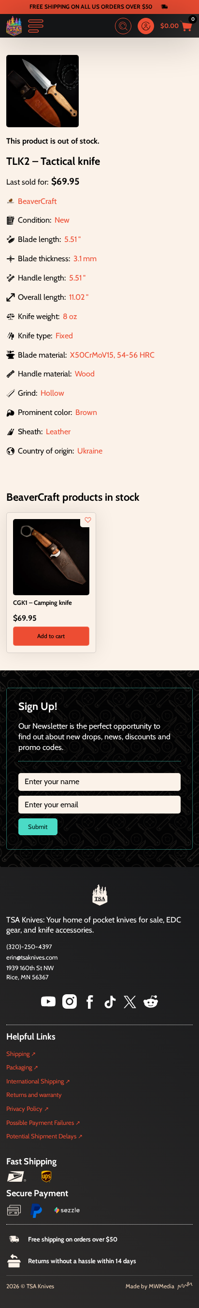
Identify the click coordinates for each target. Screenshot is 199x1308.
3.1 (77, 258)
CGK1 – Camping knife (42, 602)
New (62, 220)
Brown (86, 412)
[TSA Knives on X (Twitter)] (130, 1006)
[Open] (35, 26)
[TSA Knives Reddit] (150, 1006)
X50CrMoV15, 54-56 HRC (112, 355)
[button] (51, 636)
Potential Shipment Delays (41, 1136)
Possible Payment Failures (40, 1122)
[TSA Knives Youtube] (48, 1006)
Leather (58, 431)
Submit (37, 826)
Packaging (19, 1067)
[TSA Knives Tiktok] (110, 1006)
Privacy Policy (24, 1108)
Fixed (64, 335)
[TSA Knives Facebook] (90, 1006)
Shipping (17, 1053)
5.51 (70, 239)
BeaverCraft (37, 201)
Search (123, 26)
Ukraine (89, 450)
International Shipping (35, 1081)
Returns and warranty (34, 1094)
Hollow (52, 393)
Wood (85, 373)
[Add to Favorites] (88, 520)
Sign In (146, 26)
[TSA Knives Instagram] (69, 1006)
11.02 (77, 297)
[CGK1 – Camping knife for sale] (51, 556)
